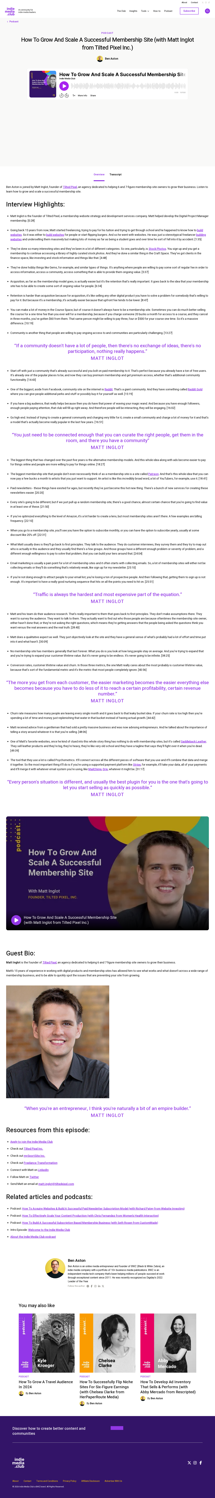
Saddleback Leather (193, 741)
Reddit (109, 389)
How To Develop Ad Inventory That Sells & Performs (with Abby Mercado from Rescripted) (168, 1387)
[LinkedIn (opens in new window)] (99, 1286)
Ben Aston (111, 59)
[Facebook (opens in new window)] (91, 1286)
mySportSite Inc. (34, 1156)
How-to (157, 11)
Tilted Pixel (70, 187)
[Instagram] (195, 1463)
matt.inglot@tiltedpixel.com (56, 1184)
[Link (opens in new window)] (88, 1286)
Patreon (153, 474)
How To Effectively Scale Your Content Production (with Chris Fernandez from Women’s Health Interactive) (90, 1216)
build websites (55, 235)
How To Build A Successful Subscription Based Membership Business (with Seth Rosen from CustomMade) (90, 1223)
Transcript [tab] (116, 174)
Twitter (34, 1177)
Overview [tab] (99, 174)
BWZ (38, 1486)
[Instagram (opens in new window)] (95, 1286)
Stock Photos (157, 249)
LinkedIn (43, 1170)
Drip (105, 769)
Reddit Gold (195, 389)
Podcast (168, 11)
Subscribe (189, 11)
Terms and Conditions (47, 1481)
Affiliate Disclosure (90, 1481)
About (184, 2)
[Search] (207, 11)
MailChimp (95, 769)
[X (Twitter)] (189, 1463)
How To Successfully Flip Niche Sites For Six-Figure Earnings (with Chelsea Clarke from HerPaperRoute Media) (106, 1389)
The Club (121, 11)
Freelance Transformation (40, 1163)
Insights (133, 11)
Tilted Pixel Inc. (33, 1149)
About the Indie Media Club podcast (33, 1237)
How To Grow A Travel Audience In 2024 (46, 1384)
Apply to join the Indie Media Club (31, 1142)
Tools (143, 11)
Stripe (137, 765)
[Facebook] (201, 1463)
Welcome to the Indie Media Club (49, 1230)
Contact (194, 2)
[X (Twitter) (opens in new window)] (103, 1286)
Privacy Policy (69, 1481)
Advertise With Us (113, 1481)
